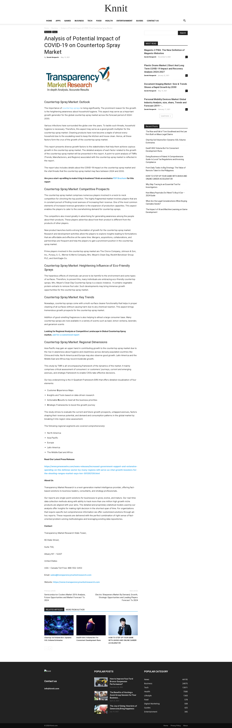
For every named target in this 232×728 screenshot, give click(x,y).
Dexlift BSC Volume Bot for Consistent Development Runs (162, 149)
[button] (184, 21)
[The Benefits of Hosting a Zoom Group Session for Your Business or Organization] (101, 695)
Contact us (153, 20)
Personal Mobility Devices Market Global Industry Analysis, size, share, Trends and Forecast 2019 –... (165, 102)
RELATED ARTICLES (54, 610)
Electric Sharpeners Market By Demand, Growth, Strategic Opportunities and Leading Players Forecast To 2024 (116, 597)
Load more (165, 116)
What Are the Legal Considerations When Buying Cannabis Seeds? (166, 202)
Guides (139, 20)
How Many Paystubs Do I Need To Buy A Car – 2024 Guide (165, 194)
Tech (90, 20)
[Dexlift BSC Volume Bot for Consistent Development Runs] (91, 625)
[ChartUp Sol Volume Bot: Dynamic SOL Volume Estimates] (59, 625)
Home (49, 20)
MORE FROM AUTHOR (75, 610)
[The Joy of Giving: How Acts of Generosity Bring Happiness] (101, 709)
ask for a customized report (65, 334)
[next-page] (50, 648)
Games (67, 20)
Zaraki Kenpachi (53, 57)
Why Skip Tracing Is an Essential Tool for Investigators (163, 185)
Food (99, 20)
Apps (58, 20)
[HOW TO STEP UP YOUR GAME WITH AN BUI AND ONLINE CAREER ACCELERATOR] (123, 625)
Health (109, 20)
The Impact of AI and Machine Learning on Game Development (166, 210)
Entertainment (124, 20)
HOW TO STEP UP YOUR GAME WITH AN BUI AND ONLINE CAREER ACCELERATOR (122, 640)
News (55, 32)
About (185, 725)
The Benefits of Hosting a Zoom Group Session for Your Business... (123, 695)
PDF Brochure (119, 178)
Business (79, 20)
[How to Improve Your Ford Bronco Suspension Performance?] (101, 682)
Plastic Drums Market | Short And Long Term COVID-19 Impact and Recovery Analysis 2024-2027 (164, 68)
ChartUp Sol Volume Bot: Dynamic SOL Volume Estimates (166, 141)
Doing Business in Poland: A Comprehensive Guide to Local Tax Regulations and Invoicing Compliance (165, 159)
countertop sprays (71, 108)
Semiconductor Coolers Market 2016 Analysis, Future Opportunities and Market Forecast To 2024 (64, 597)
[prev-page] (46, 648)
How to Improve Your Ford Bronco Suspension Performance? (121, 681)
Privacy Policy (176, 725)
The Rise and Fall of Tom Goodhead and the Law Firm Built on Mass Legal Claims (166, 132)
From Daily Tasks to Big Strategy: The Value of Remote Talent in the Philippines (166, 169)
